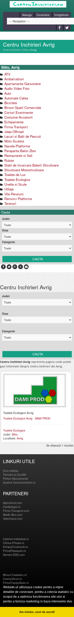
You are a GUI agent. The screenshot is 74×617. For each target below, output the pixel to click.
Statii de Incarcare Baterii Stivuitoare (31, 165)
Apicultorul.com (12, 503)
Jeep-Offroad (13, 131)
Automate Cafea (15, 97)
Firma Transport (15, 126)
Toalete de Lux (14, 174)
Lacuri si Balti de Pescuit (22, 136)
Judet (6, 219)
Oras (5, 230)
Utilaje (8, 188)
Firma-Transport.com (16, 511)
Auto (7, 93)
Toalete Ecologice (16, 179)
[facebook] (3, 267)
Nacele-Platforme (16, 145)
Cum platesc (11, 471)
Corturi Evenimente (18, 112)
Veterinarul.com (12, 519)
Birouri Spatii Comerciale (22, 107)
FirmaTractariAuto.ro (16, 583)
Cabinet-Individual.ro (16, 539)
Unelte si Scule (15, 184)
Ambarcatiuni (13, 78)
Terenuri (9, 203)
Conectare (43, 15)
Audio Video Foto (16, 88)
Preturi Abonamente (15, 478)
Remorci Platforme (17, 198)
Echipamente (13, 121)
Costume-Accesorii (18, 117)
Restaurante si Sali (17, 155)
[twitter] (9, 267)
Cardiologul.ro (12, 507)
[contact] (26, 267)
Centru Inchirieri (12, 49)
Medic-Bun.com (12, 515)
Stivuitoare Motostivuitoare (23, 169)
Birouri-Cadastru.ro (15, 575)
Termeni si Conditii (14, 475)
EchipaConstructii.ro (15, 547)
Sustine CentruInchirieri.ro (19, 482)
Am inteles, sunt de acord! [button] (37, 611)
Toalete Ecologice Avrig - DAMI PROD (26, 418)
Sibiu (25, 49)
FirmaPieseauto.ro (14, 551)
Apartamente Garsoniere (22, 83)
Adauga (27, 15)
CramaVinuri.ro (12, 579)
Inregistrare (61, 15)
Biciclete (10, 102)
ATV (6, 74)
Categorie (8, 242)
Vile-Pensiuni (13, 193)
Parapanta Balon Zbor (19, 150)
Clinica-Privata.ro (13, 543)
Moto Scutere (13, 141)
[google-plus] (15, 267)
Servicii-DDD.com (14, 555)
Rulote (8, 160)
